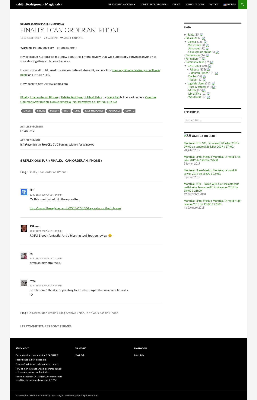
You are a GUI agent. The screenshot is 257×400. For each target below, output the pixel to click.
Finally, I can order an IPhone (39, 97)
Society (54, 111)
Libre (77, 111)
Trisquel (192, 80)
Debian (192, 76)
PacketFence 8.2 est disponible (31, 360)
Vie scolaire (194, 45)
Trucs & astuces (197, 87)
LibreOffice (194, 94)
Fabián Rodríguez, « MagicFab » (39, 4)
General (192, 42)
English (28, 111)
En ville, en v (31, 129)
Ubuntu (25, 24)
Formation (192, 59)
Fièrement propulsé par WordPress (82, 395)
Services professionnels (153, 4)
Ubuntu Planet (40, 24)
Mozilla (192, 90)
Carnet (176, 4)
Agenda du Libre (203, 136)
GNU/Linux (57, 24)
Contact (213, 4)
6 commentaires (73, 38)
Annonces (194, 48)
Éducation (192, 38)
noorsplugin (57, 395)
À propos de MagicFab (120, 4)
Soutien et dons (195, 4)
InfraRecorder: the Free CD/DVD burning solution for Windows (57, 142)
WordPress (194, 97)
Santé (191, 34)
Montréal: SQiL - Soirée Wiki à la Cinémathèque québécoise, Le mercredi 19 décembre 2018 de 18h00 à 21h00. (211, 187)
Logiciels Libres (196, 83)
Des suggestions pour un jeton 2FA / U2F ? (37, 355)
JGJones (35, 226)
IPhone (41, 111)
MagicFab (52, 38)
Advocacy (114, 111)
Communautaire (195, 62)
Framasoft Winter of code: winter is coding (37, 364)
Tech (66, 111)
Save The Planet (94, 111)
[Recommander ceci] (20, 92)
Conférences (193, 55)
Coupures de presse (199, 52)
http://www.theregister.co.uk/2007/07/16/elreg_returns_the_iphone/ (75, 208)
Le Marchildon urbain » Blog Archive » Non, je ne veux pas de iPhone (73, 312)
